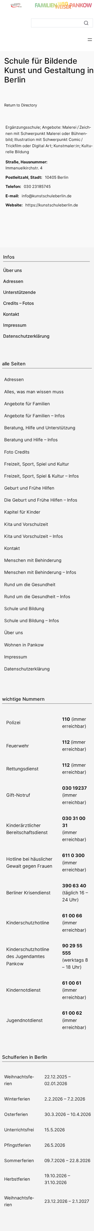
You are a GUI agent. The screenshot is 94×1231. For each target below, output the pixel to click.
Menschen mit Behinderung (32, 560)
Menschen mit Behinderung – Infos (40, 572)
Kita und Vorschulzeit (26, 524)
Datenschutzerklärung (27, 668)
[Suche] (86, 23)
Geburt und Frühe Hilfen (29, 488)
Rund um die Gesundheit (29, 584)
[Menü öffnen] (90, 40)
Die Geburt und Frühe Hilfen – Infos (40, 500)
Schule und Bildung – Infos (31, 620)
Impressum (15, 656)
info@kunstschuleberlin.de (47, 195)
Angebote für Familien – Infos (34, 415)
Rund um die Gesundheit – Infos (37, 596)
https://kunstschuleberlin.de (51, 205)
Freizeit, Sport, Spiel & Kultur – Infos (41, 476)
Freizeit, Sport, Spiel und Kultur (36, 464)
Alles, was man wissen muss (34, 391)
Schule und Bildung (24, 608)
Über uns (13, 632)
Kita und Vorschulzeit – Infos (33, 536)
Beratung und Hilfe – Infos (31, 439)
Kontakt (12, 548)
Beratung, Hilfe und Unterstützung (39, 427)
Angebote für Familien (27, 403)
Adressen (14, 379)
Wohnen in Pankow (24, 644)
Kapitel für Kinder (22, 512)
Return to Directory (20, 105)
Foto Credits (17, 452)
